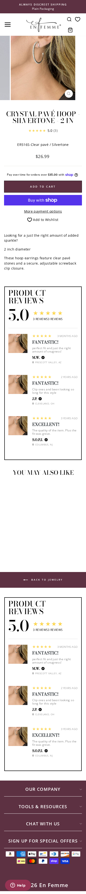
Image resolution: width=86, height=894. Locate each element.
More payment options (43, 211)
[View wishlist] (78, 19)
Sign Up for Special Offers (43, 841)
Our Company (42, 789)
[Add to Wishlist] (10, 488)
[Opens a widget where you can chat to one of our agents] (18, 886)
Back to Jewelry (46, 579)
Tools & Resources (43, 806)
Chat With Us (43, 824)
